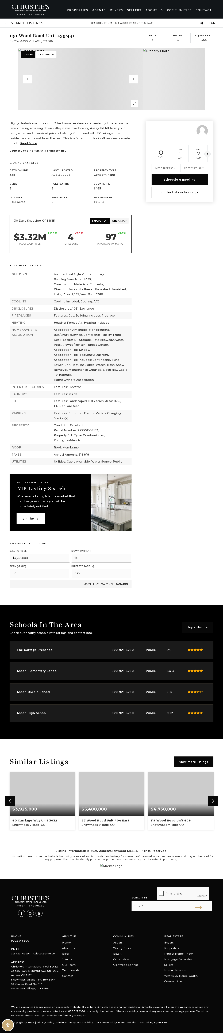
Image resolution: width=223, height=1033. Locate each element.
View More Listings (193, 762)
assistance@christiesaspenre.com (34, 953)
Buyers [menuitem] (116, 10)
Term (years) (18, 566)
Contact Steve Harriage (180, 192)
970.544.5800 (20, 940)
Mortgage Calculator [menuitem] (178, 959)
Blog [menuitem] (65, 953)
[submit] (198, 907)
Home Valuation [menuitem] (175, 970)
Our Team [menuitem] (69, 964)
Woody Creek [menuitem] (122, 948)
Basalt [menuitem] (117, 953)
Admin (60, 1022)
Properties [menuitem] (77, 10)
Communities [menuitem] (179, 10)
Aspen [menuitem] (117, 942)
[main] (111, 449)
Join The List (31, 518)
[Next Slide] (133, 79)
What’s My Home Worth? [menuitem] (181, 976)
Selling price (18, 551)
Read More (28, 143)
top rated (195, 627)
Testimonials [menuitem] (70, 970)
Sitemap (70, 1022)
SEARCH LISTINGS (102, 23)
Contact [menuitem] (204, 10)
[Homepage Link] (30, 9)
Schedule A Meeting (179, 179)
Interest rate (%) (82, 566)
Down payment (81, 551)
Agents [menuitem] (99, 10)
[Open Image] (80, 79)
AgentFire (160, 1022)
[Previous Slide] (27, 79)
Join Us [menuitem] (67, 959)
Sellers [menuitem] (134, 10)
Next (207, 154)
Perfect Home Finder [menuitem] (178, 953)
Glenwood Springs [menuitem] (125, 964)
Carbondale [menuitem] (121, 959)
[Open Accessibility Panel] (8, 1025)
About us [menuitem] (154, 10)
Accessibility (85, 1022)
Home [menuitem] (66, 942)
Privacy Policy (45, 1022)
